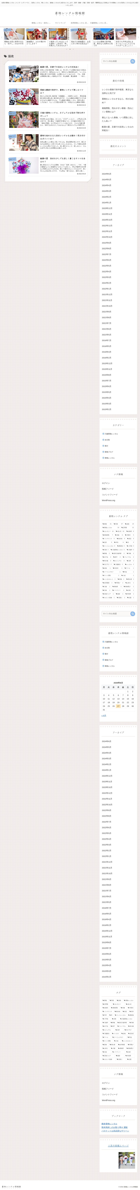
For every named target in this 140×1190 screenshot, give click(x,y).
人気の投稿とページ (118, 1145)
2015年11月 (107, 369)
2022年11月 (107, 231)
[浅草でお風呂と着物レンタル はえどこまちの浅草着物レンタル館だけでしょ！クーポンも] (127, 1161)
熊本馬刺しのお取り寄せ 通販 (115, 1127)
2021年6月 (106, 329)
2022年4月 (106, 271)
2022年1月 (106, 289)
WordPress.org (108, 500)
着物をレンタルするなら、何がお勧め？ (117, 100)
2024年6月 (106, 174)
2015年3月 (106, 404)
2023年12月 (107, 208)
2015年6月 (106, 386)
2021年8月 (106, 317)
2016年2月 (106, 358)
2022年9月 (106, 243)
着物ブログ (109, 452)
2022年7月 (106, 254)
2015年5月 (106, 392)
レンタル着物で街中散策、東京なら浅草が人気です (117, 91)
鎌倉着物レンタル (109, 1124)
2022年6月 (106, 260)
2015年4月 (106, 398)
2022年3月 (106, 277)
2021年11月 (107, 300)
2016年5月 (106, 346)
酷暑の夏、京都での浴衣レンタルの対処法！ (117, 128)
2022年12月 (107, 226)
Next (138, 37)
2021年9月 (106, 312)
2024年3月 (106, 191)
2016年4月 (106, 352)
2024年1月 (106, 203)
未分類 (107, 440)
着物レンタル (110, 458)
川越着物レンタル (111, 434)
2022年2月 (106, 283)
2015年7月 (106, 381)
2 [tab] (70, 49)
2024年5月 (106, 179)
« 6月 (104, 716)
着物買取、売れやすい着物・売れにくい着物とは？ (117, 110)
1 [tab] (67, 49)
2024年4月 (106, 185)
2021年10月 (107, 306)
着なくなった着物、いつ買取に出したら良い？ (117, 119)
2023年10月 (107, 220)
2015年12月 (107, 363)
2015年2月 (106, 409)
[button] (132, 61)
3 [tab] (73, 49)
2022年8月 (106, 248)
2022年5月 (106, 266)
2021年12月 (107, 294)
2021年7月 (106, 323)
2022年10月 (107, 237)
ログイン (106, 483)
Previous (2, 37)
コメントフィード (110, 495)
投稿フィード (108, 489)
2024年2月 (106, 197)
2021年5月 (106, 335)
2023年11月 (107, 214)
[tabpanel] (14, 37)
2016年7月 (106, 340)
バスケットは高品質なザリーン (115, 1131)
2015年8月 (106, 375)
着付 (106, 446)
